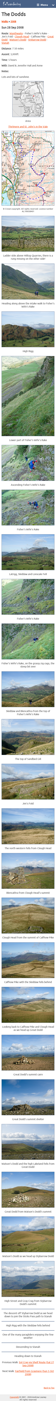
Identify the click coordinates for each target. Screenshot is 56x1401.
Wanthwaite (16, 33)
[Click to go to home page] (19, 4)
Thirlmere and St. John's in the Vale (28, 126)
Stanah (5, 43)
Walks (5, 21)
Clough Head (22, 36)
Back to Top (49, 1388)
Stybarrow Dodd (37, 39)
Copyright (14, 1397)
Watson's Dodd (17, 39)
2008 (13, 21)
